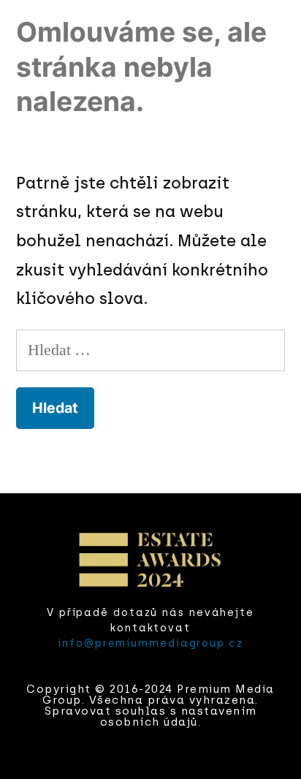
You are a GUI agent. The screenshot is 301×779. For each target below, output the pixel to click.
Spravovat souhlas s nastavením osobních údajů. (151, 716)
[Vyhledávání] (150, 350)
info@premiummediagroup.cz (150, 643)
